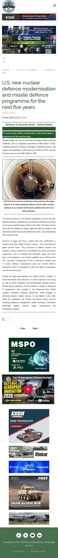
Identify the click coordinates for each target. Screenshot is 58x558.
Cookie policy (18, 551)
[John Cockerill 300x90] (29, 518)
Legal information (38, 551)
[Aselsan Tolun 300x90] (29, 466)
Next (35, 328)
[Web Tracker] (6, 319)
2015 (24, 117)
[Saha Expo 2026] (29, 30)
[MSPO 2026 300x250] (29, 354)
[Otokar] (29, 451)
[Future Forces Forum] (29, 39)
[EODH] (29, 425)
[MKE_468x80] (29, 48)
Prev (23, 328)
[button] (54, 5)
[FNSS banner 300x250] (29, 492)
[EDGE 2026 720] (29, 16)
